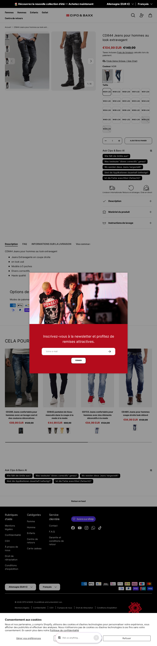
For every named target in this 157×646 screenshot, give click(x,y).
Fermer (78, 360)
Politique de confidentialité (64, 630)
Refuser (127, 638)
